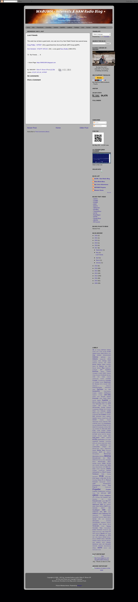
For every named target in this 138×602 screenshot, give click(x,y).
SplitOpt (109, 517)
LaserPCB (95, 441)
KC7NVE (94, 434)
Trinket (107, 531)
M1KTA (95, 206)
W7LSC (39, 72)
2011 (96, 278)
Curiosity (108, 380)
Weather (108, 542)
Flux (110, 405)
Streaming (108, 520)
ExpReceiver (104, 402)
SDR (101, 504)
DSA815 (100, 393)
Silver (109, 506)
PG (108, 478)
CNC (98, 376)
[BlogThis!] (65, 70)
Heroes (100, 421)
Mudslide (94, 463)
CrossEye (108, 378)
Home (28, 27)
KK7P (103, 437)
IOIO (108, 425)
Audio (109, 361)
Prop (109, 485)
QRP (109, 493)
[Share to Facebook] (68, 70)
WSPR (100, 548)
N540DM (102, 465)
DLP (110, 389)
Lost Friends (99, 254)
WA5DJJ (99, 540)
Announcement (107, 355)
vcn (106, 535)
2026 (96, 235)
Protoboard (108, 491)
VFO (109, 535)
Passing (109, 474)
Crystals (94, 380)
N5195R (97, 465)
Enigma (109, 396)
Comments (98, 125)
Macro (102, 448)
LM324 (109, 443)
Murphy (99, 463)
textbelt (94, 529)
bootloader (94, 369)
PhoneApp (94, 480)
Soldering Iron (106, 513)
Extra (109, 402)
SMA (109, 508)
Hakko (103, 416)
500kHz (109, 350)
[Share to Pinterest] (70, 70)
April (97, 258)
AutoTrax (100, 362)
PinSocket (95, 482)
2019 (96, 243)
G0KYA (95, 199)
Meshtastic (94, 452)
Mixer (109, 458)
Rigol (110, 497)
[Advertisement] (99, 315)
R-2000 (102, 495)
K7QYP (34, 72)
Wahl (93, 542)
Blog (103, 368)
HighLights (105, 421)
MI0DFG (109, 452)
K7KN (93, 430)
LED (96, 443)
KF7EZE (94, 436)
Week (99, 560)
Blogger (79, 585)
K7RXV (94, 432)
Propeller (96, 489)
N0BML (104, 463)
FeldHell (94, 405)
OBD (107, 467)
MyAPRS (62, 27)
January (98, 262)
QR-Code (103, 493)
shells (93, 506)
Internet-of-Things (101, 425)
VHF (93, 537)
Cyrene (101, 382)
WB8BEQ (98, 542)
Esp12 (109, 398)
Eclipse (94, 396)
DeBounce (94, 385)
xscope (99, 549)
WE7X (103, 542)
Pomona (109, 481)
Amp (93, 355)
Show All (109, 192)
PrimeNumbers (107, 483)
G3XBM (95, 200)
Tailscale (104, 524)
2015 (96, 268)
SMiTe (109, 510)
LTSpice (104, 446)
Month (103, 560)
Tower (100, 531)
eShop (100, 398)
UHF (106, 533)
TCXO (102, 526)
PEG (105, 478)
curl (93, 382)
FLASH (104, 405)
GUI (93, 416)
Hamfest (94, 418)
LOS (110, 445)
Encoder (103, 396)
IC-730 (101, 423)
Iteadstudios (101, 427)
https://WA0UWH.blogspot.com (46, 62)
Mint (104, 458)
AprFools (103, 357)
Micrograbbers (95, 453)
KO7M (95, 213)
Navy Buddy (64, 49)
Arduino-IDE (102, 359)
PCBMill (101, 478)
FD (106, 403)
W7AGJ (104, 537)
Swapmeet (103, 522)
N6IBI (105, 465)
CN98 (93, 376)
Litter (106, 443)
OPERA (108, 468)
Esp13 (99, 400)
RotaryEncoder (96, 501)
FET (99, 405)
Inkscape (94, 425)
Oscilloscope (102, 470)
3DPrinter (103, 350)
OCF (109, 467)
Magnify (94, 450)
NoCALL (101, 467)
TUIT (93, 533)
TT (110, 531)
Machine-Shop (95, 448)
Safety (109, 502)
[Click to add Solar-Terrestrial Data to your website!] (101, 171)
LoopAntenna (103, 445)
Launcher (101, 441)
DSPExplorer (107, 393)
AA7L (97, 351)
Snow (109, 511)
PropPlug (94, 491)
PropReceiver (101, 491)
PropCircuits (108, 487)
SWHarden (96, 207)
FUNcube (103, 411)
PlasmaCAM (102, 481)
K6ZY (109, 428)
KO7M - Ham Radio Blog (102, 178)
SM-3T (103, 508)
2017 (96, 248)
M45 (110, 446)
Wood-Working (107, 545)
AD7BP (109, 351)
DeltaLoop (108, 385)
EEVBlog (95, 209)
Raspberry (108, 495)
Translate (106, 36)
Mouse (94, 461)
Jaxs (93, 428)
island (94, 427)
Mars (103, 450)
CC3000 (100, 373)
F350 (93, 403)
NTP (104, 467)
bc (97, 366)
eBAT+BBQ (107, 395)
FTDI (98, 411)
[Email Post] (59, 69)
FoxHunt (108, 407)
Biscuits (94, 368)
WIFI (104, 544)
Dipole (93, 389)
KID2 (109, 436)
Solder (100, 513)
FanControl (98, 404)
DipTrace (100, 389)
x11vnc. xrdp (107, 547)
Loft (97, 445)
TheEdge (76, 27)
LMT (93, 445)
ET (110, 400)
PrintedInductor (96, 485)
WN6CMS (100, 545)
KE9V (95, 204)
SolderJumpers (107, 515)
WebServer (95, 544)
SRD (99, 518)
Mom (104, 459)
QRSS (95, 495)
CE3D (104, 373)
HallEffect (108, 416)
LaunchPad (108, 441)
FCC (103, 404)
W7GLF (109, 537)
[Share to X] (66, 70)
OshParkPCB (95, 472)
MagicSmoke (108, 448)
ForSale (88, 27)
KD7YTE (104, 434)
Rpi (107, 501)
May (97, 252)
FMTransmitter (96, 407)
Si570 (106, 506)
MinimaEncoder (96, 458)
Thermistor (99, 529)
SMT (105, 511)
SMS (101, 511)
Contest (102, 378)
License (99, 443)
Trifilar (103, 531)
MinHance (101, 456)
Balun (103, 364)
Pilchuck (108, 480)
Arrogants (94, 360)
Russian (94, 502)
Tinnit (93, 531)
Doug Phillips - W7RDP (34, 45)
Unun (93, 535)
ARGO (109, 359)
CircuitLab (103, 375)
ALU (110, 353)
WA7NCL (109, 540)
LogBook (69, 27)
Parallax (109, 472)
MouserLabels (101, 461)
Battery (94, 366)
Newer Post (32, 128)
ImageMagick (107, 423)
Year (107, 560)
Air (107, 353)
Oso (101, 472)
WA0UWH (95, 27)
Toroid (97, 531)
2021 (96, 238)
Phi (110, 478)
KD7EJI (99, 434)
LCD (93, 443)
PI (102, 480)
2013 (96, 273)
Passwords (95, 476)
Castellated (95, 373)
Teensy (108, 526)
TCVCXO (95, 526)
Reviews (105, 497)
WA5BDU (94, 540)
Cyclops (97, 382)
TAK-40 (109, 524)
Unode (109, 533)
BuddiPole (108, 369)
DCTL (101, 384)
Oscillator (94, 470)
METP (100, 452)
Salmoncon (95, 504)
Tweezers (97, 533)
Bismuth (99, 368)
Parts (103, 474)
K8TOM (98, 432)
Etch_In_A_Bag (96, 402)
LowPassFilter (96, 446)
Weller (100, 544)
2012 (96, 275)
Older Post (84, 128)
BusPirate (95, 371)
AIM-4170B (104, 353)
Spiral (105, 517)
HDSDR (94, 420)
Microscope (107, 453)
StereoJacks (95, 520)
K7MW (98, 430)
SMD (103, 510)
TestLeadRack (107, 528)
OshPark (108, 470)
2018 (96, 245)
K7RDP (109, 430)
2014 (96, 271)
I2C (97, 423)
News (93, 467)
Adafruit (94, 353)
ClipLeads (108, 375)
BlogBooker (108, 368)
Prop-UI (94, 487)
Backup (94, 364)
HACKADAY (98, 416)
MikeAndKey (95, 456)
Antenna (95, 357)
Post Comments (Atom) (42, 131)
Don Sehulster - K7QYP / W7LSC (37, 49)
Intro (33, 27)
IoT (110, 425)
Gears (98, 412)
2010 (96, 280)
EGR (98, 396)
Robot (109, 499)
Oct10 (93, 468)
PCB (101, 476)
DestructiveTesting (97, 387)
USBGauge (102, 535)
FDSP (109, 404)
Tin (110, 529)
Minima (107, 456)
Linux (103, 443)
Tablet (100, 524)
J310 (109, 427)
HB (110, 418)
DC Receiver (95, 384)
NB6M (109, 465)
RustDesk (99, 502)
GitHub (109, 412)
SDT (105, 504)
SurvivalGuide (96, 522)
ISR (97, 427)
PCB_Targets (95, 478)
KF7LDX (100, 436)
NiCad (97, 467)
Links (82, 27)
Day (96, 560)
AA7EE (95, 216)
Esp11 (105, 398)
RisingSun (94, 499)
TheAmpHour (97, 211)
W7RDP (44, 72)
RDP (101, 497)
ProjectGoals (40, 27)
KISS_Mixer (95, 437)
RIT (102, 499)
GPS (99, 414)
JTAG (103, 428)
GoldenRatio (95, 414)
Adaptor (98, 353)
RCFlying (97, 497)
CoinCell (109, 376)
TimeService (106, 529)
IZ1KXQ (106, 427)
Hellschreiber (95, 421)
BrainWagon (97, 215)
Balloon (99, 364)
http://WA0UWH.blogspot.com (67, 18)
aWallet (109, 362)
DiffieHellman (108, 387)
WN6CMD (94, 545)
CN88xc (82, 18)
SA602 (105, 502)
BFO (110, 366)
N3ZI (93, 465)
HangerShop (97, 218)
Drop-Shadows (107, 391)
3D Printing (97, 349)
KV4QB (95, 202)
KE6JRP (109, 434)
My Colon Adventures (101, 184)
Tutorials (56, 27)
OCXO (98, 468)
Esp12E (94, 400)
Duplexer (94, 394)
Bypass (102, 371)
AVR (105, 362)
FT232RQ (108, 409)
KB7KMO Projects (100, 187)
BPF (101, 369)
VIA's (96, 537)
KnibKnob (108, 437)
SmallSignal (95, 510)
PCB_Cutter (108, 476)
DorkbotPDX (96, 391)
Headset (109, 419)
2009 (96, 283)
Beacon (101, 366)
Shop (97, 506)
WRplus (94, 547)
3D (93, 350)
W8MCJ (103, 538)
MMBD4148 (95, 459)
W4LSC (100, 537)
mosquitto (108, 460)
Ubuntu (102, 533)
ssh (103, 518)
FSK (105, 409)
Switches (109, 522)
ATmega (104, 361)
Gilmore (102, 412)
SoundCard (95, 517)
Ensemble (95, 398)
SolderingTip (95, 515)
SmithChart (95, 511)
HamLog (99, 418)
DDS (109, 384)
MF (104, 452)
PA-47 (104, 472)
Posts (96, 122)
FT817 (94, 411)
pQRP (94, 483)
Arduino (95, 359)
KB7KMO (108, 432)
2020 (96, 240)
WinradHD (108, 544)
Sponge (94, 519)
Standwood (108, 518)
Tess (101, 528)
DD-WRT (105, 384)
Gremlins (109, 414)
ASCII (99, 360)
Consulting (48, 27)
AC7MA (104, 351)
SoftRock (95, 513)
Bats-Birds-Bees (99, 181)
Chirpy (93, 375)
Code (103, 377)
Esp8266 (105, 400)
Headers (102, 419)
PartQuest (95, 474)
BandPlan (108, 364)
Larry (106, 439)
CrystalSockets (101, 380)
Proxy (93, 493)
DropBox (94, 393)
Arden (109, 357)
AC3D (101, 351)
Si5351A (101, 506)
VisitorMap (103, 27)
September (99, 250)
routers (103, 501)
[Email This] (63, 70)
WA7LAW (104, 540)
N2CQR (109, 463)
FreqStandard (95, 409)
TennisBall (95, 528)
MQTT (109, 461)
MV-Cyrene (96, 222)
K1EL (106, 428)
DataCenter (107, 382)
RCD (93, 497)
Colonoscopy (95, 378)
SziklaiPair (95, 524)
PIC (104, 480)
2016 (96, 266)
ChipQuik (109, 373)
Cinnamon (98, 375)
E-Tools (100, 394)
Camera (109, 371)
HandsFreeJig (105, 418)
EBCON (95, 220)
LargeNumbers (101, 439)
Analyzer (99, 355)
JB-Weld (97, 428)
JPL (100, 428)
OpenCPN (103, 468)
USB (97, 535)
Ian (99, 423)
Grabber (103, 414)
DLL (106, 389)
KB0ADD (103, 432)
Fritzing (101, 409)
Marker (99, 450)
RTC (109, 501)
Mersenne (108, 450)
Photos (99, 480)
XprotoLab (94, 549)
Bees (106, 366)
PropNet (108, 489)
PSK (98, 493)
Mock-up (100, 459)
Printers (104, 485)
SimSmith (94, 508)
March (98, 260)
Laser (109, 439)
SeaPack (109, 504)
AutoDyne (94, 362)
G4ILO (94, 412)
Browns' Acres (99, 190)
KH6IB (105, 436)
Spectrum (101, 517)
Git (105, 412)
